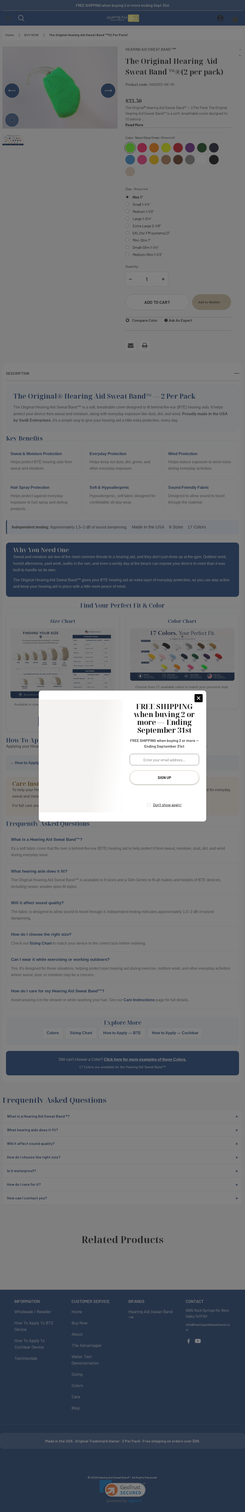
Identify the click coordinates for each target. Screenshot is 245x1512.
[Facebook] (160, 792)
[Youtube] (169, 792)
